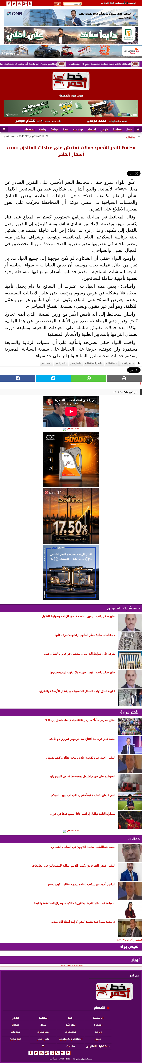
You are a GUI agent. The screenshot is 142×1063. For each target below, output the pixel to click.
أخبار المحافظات (93, 363)
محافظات (130, 137)
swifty (121, 939)
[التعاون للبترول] (71, 459)
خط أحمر (46, 363)
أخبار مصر (75, 363)
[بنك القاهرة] (71, 429)
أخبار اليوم (60, 363)
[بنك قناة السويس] (71, 572)
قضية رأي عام (133, 939)
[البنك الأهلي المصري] (71, 35)
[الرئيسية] (138, 129)
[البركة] (71, 51)
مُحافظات (110, 363)
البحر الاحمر (126, 363)
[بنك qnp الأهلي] (71, 17)
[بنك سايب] (71, 516)
